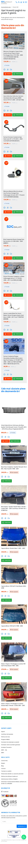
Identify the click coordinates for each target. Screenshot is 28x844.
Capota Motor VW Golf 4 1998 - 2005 (12, 626)
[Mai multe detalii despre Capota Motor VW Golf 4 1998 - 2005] (14, 614)
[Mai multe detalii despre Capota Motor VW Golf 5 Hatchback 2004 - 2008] (14, 574)
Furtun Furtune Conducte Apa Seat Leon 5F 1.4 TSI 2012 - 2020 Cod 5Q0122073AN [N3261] (13, 139)
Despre (3, 763)
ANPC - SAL (4, 750)
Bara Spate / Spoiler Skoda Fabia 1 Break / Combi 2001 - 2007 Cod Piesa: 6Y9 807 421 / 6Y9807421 (13, 508)
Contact (3, 768)
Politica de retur (5, 737)
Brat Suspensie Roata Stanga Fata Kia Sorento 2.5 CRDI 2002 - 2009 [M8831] (14, 241)
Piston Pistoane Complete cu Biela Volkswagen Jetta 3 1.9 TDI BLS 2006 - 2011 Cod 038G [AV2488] (14, 278)
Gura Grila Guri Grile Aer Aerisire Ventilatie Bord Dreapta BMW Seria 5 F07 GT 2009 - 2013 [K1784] (14, 98)
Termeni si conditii (6, 771)
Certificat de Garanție (7, 734)
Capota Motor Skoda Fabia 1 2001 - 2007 (13, 548)
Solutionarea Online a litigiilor (9, 779)
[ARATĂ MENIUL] (26, 2)
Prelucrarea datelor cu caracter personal (12, 773)
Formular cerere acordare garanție (10, 744)
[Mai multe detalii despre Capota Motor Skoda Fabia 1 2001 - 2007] (14, 536)
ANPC (2, 752)
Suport (3, 731)
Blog (2, 766)
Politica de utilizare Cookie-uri (9, 776)
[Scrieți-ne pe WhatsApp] (23, 837)
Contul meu (4, 760)
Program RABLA (5, 739)
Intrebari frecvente (6, 747)
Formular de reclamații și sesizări (10, 742)
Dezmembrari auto (6, 7)
